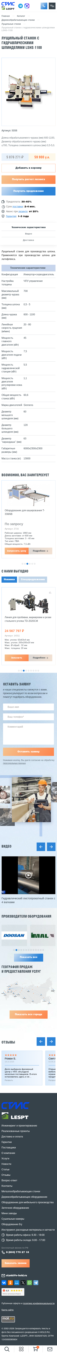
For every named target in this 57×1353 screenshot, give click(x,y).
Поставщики (9, 1148)
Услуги (5, 1159)
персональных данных (14, 763)
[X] (23, 1282)
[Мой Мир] (16, 1282)
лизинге (23, 212)
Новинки (9, 580)
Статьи (5, 1170)
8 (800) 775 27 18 (17, 1252)
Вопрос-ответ (9, 1181)
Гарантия (11, 216)
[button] (44, 6)
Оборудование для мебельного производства (28, 1203)
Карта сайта (8, 1310)
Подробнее (39, 551)
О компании (8, 1153)
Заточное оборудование (15, 1208)
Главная (6, 16)
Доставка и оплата (12, 1137)
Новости (6, 1164)
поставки (17, 207)
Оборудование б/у (12, 1224)
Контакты (7, 1186)
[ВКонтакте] (4, 1282)
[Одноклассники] (10, 1282)
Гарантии (7, 1142)
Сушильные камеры (13, 1219)
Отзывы (8, 1042)
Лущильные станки (11, 24)
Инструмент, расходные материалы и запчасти (28, 1230)
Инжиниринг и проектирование (19, 1126)
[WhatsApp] (29, 1282)
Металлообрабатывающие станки (21, 1192)
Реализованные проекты (16, 1131)
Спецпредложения (33, 580)
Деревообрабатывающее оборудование (24, 1197)
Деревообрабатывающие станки (18, 20)
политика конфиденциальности (39, 1304)
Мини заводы (9, 1213)
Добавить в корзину (28, 168)
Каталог (21, 16)
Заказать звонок (16, 1263)
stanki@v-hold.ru (16, 1276)
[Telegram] (35, 1282)
